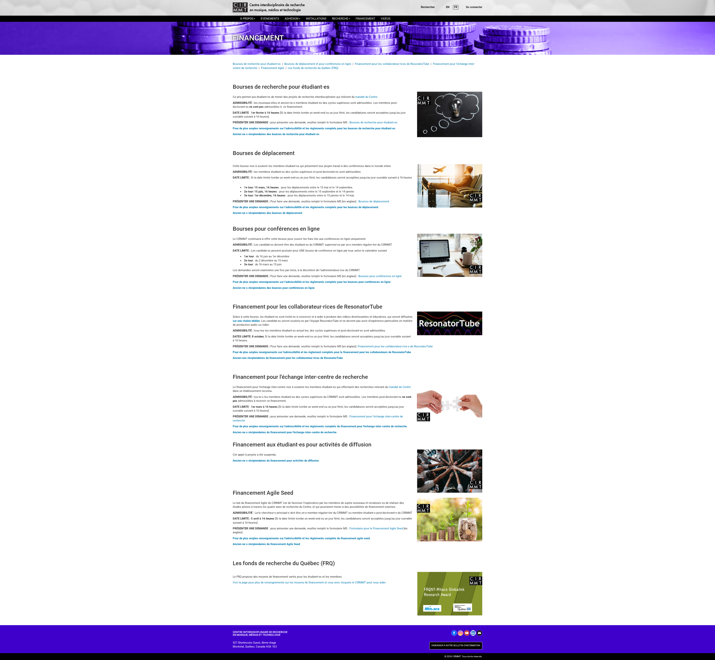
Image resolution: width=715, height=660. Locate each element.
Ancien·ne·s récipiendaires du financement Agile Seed (266, 544)
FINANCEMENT (365, 18)
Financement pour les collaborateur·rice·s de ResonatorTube (395, 346)
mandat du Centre (366, 97)
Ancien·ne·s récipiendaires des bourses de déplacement (267, 213)
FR (455, 7)
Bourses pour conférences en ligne (380, 276)
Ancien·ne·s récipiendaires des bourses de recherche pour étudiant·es (276, 134)
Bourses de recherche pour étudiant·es (257, 64)
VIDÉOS (385, 18)
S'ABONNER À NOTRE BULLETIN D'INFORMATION (455, 645)
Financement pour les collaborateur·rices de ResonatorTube (392, 64)
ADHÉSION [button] (291, 18)
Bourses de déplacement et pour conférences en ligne (317, 64)
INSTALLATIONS (316, 18)
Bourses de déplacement (373, 201)
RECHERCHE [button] (340, 18)
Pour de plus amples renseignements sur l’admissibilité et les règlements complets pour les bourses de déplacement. (306, 207)
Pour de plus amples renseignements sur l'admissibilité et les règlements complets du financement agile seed (301, 538)
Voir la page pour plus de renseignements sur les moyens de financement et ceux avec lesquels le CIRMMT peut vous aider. (309, 582)
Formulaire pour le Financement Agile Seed (376, 528)
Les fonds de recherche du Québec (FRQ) (313, 68)
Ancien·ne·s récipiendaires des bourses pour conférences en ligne (273, 288)
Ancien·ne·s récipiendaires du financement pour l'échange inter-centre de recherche (284, 432)
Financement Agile (272, 68)
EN (447, 7)
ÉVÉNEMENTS (270, 18)
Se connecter (474, 7)
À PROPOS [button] (246, 18)
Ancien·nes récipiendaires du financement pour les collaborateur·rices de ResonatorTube (288, 358)
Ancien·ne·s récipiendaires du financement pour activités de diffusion (276, 460)
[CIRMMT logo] (268, 8)
